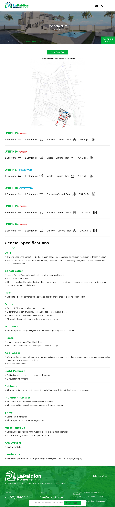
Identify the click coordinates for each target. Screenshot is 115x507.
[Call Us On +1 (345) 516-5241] (102, 6)
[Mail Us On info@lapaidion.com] (96, 6)
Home (7, 41)
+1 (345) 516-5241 (16, 497)
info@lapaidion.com (52, 497)
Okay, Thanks (72, 503)
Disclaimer (91, 497)
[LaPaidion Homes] (17, 5)
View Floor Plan (57, 52)
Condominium (17, 41)
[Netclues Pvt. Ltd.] (101, 501)
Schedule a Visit (108, 40)
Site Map (102, 497)
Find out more (57, 503)
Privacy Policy (78, 497)
